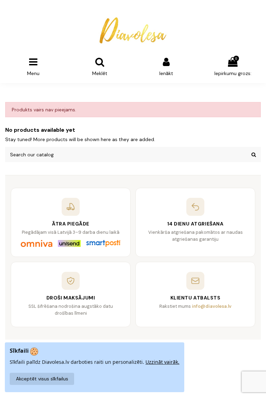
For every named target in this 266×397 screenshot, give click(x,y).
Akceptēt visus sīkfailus (42, 379)
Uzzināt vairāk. (162, 362)
